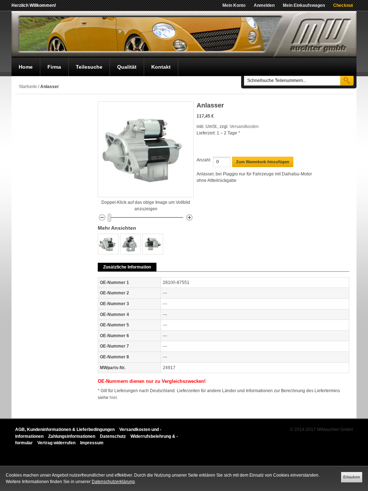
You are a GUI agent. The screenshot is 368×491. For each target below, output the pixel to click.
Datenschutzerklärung (113, 481)
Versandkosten (244, 126)
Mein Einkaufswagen (304, 5)
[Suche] (347, 80)
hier (113, 397)
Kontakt (161, 67)
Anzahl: (204, 159)
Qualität (127, 67)
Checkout (343, 5)
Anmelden (264, 5)
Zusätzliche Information (127, 267)
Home (26, 67)
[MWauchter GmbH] (184, 34)
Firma (54, 67)
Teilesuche (89, 67)
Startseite (28, 86)
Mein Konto (233, 5)
